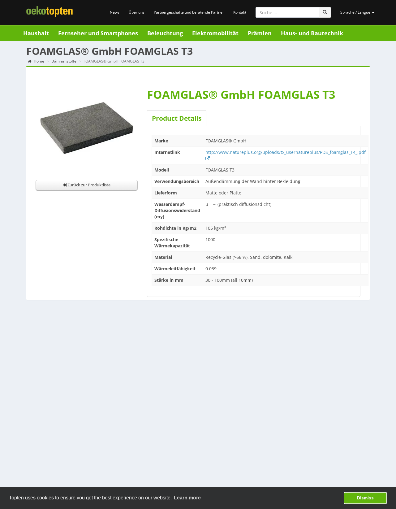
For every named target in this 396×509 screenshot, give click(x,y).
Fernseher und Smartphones (98, 33)
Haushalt (36, 33)
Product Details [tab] (176, 118)
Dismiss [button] (365, 497)
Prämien (260, 33)
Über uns (136, 12)
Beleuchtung (165, 33)
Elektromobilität (215, 33)
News (114, 12)
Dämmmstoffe (63, 61)
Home (38, 61)
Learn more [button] (187, 497)
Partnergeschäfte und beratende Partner (189, 12)
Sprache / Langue (355, 12)
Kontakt (239, 12)
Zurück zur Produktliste (88, 185)
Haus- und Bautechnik (312, 33)
